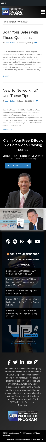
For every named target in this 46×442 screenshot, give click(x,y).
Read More (7, 76)
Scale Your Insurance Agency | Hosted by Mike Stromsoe (23, 259)
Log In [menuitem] (3, 3)
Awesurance (38, 439)
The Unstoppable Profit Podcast (23, 344)
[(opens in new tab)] (21, 219)
